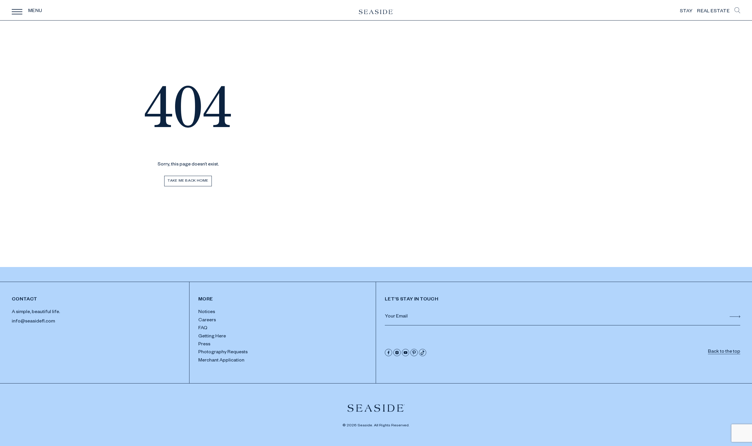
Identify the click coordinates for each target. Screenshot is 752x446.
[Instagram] (397, 352)
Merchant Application (221, 361)
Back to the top (724, 352)
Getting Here (212, 336)
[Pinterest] (414, 352)
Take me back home (187, 181)
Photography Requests (223, 352)
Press (204, 344)
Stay (686, 11)
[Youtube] (405, 352)
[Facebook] (388, 352)
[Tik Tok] (422, 352)
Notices (206, 312)
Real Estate (713, 11)
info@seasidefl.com (33, 322)
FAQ (202, 328)
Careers (207, 320)
